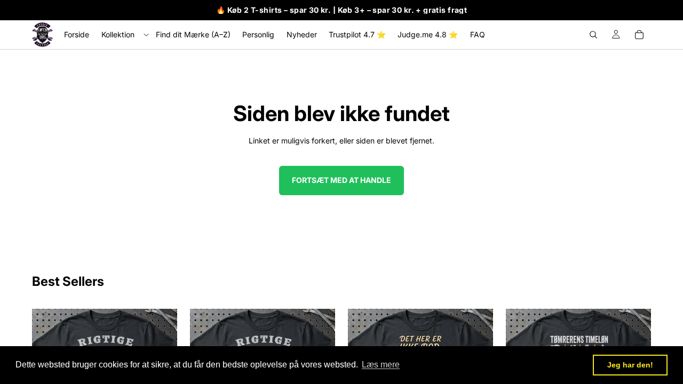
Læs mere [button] (381, 364)
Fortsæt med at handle (341, 180)
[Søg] (593, 34)
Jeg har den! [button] (630, 365)
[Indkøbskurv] (639, 34)
